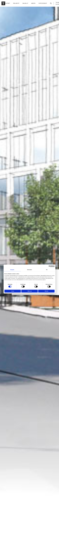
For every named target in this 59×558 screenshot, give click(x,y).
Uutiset (7, 3)
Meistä (33, 3)
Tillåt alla (46, 291)
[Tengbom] (3, 3)
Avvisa (12, 291)
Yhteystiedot (42, 3)
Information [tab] (29, 269)
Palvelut (25, 3)
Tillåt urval (29, 291)
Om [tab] (46, 269)
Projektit (16, 3)
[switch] (23, 286)
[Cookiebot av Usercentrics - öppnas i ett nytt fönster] (49, 266)
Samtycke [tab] (12, 269)
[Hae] (51, 3)
